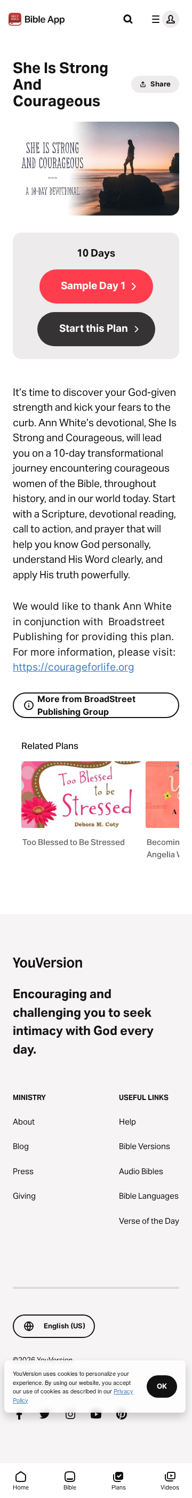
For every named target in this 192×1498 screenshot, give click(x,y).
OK (162, 1386)
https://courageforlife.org (73, 667)
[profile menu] (163, 19)
